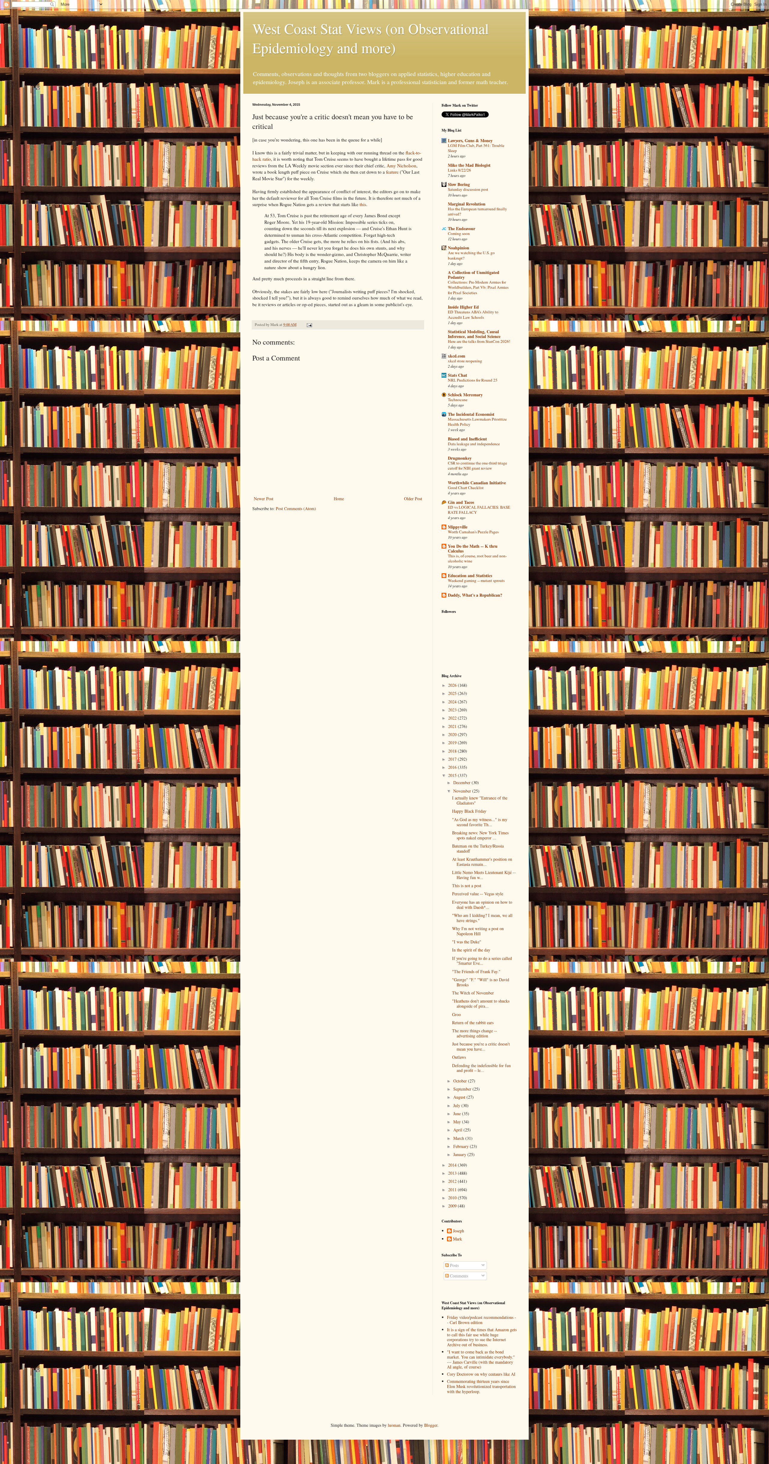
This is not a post (466, 885)
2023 (453, 710)
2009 (453, 1206)
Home (339, 498)
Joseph (458, 1231)
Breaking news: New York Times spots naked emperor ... (480, 835)
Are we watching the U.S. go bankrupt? (471, 255)
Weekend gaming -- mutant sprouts (476, 580)
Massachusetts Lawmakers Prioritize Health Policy (477, 421)
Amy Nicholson (401, 166)
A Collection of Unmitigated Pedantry (473, 274)
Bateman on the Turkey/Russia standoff (478, 848)
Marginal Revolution (466, 204)
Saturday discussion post (468, 189)
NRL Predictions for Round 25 (472, 380)
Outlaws (459, 1057)
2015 (453, 775)
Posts (454, 1265)
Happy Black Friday (469, 811)
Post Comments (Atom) (296, 508)
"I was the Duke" (466, 942)
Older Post (413, 498)
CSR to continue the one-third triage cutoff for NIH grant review (477, 465)
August (460, 1097)
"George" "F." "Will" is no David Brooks (480, 982)
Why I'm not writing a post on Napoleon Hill (478, 931)
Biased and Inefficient (467, 439)
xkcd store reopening (465, 361)
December (462, 782)
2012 (453, 1181)
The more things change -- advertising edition (474, 1033)
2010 (453, 1198)
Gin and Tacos (461, 502)
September (463, 1089)
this (363, 204)
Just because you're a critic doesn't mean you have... (481, 1046)
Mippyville (457, 527)
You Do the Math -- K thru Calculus (472, 548)
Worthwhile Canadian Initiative (477, 482)
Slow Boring (459, 184)
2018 (453, 751)
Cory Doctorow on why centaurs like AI (481, 1374)
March (459, 1138)
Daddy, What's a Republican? (475, 595)
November (462, 791)
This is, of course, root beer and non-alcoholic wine (477, 558)
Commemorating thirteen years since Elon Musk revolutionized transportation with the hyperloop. (481, 1386)
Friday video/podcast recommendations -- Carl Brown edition (481, 1319)
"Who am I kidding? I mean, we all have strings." (482, 917)
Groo (456, 1014)
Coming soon (459, 233)
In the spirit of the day (471, 950)
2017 (453, 759)
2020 (453, 734)
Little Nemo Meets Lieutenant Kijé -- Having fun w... (484, 874)
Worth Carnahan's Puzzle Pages (473, 531)
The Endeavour (461, 228)
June (457, 1113)
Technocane (457, 399)
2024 (453, 702)
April (458, 1130)
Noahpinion (458, 248)
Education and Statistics (470, 575)
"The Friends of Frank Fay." (476, 971)
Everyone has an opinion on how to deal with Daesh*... (482, 904)
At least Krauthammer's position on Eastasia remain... (482, 861)
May (457, 1122)
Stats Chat (457, 375)
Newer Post (263, 498)
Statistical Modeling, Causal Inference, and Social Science (474, 333)
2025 (453, 693)
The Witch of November (473, 993)
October (460, 1081)
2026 (453, 685)
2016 (453, 767)
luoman (394, 1425)
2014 (453, 1165)
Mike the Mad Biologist (469, 165)
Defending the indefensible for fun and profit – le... (481, 1068)
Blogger (430, 1425)
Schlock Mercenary (465, 394)
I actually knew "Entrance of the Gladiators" (479, 800)
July (457, 1105)
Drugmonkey (460, 458)
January (460, 1154)
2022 (453, 718)
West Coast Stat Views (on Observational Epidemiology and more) (370, 38)
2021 (453, 726)
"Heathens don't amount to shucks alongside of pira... (480, 1003)
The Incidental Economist (471, 414)
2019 (453, 742)
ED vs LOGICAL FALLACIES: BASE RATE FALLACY (479, 509)
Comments (458, 1276)
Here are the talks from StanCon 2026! (479, 341)
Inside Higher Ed (463, 307)
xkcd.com (456, 356)
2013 (453, 1173)
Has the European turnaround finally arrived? (477, 211)
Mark (457, 1239)
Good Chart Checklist (466, 487)
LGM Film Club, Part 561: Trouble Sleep (476, 148)
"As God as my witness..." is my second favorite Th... (479, 822)
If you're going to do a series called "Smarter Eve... (482, 960)
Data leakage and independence (474, 443)
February (461, 1146)
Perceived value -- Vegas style (477, 893)
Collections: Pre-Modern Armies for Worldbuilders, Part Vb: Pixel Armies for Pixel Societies (478, 287)
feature (392, 172)
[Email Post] (309, 324)
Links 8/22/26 (459, 170)
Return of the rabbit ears (473, 1022)
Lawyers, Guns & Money (470, 140)
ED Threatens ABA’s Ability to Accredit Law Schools (473, 314)
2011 (453, 1189)
